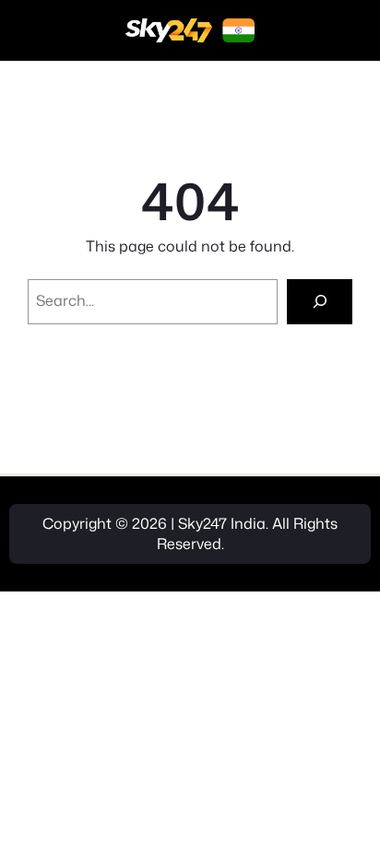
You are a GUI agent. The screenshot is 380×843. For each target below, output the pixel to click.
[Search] (319, 301)
